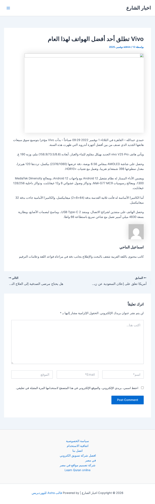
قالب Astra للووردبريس (47, 493)
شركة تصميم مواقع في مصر (77, 465)
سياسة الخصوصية (77, 441)
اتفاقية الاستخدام (77, 446)
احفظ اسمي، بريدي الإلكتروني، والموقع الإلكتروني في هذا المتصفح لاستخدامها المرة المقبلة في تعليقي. (77, 388)
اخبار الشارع (138, 8)
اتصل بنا (77, 451)
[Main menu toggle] (8, 8)
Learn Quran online (77, 470)
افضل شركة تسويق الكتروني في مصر (78, 458)
